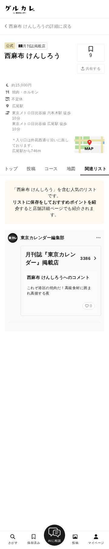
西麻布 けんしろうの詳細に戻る (40, 26)
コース (51, 168)
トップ (11, 168)
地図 (71, 168)
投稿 (31, 168)
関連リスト (96, 168)
